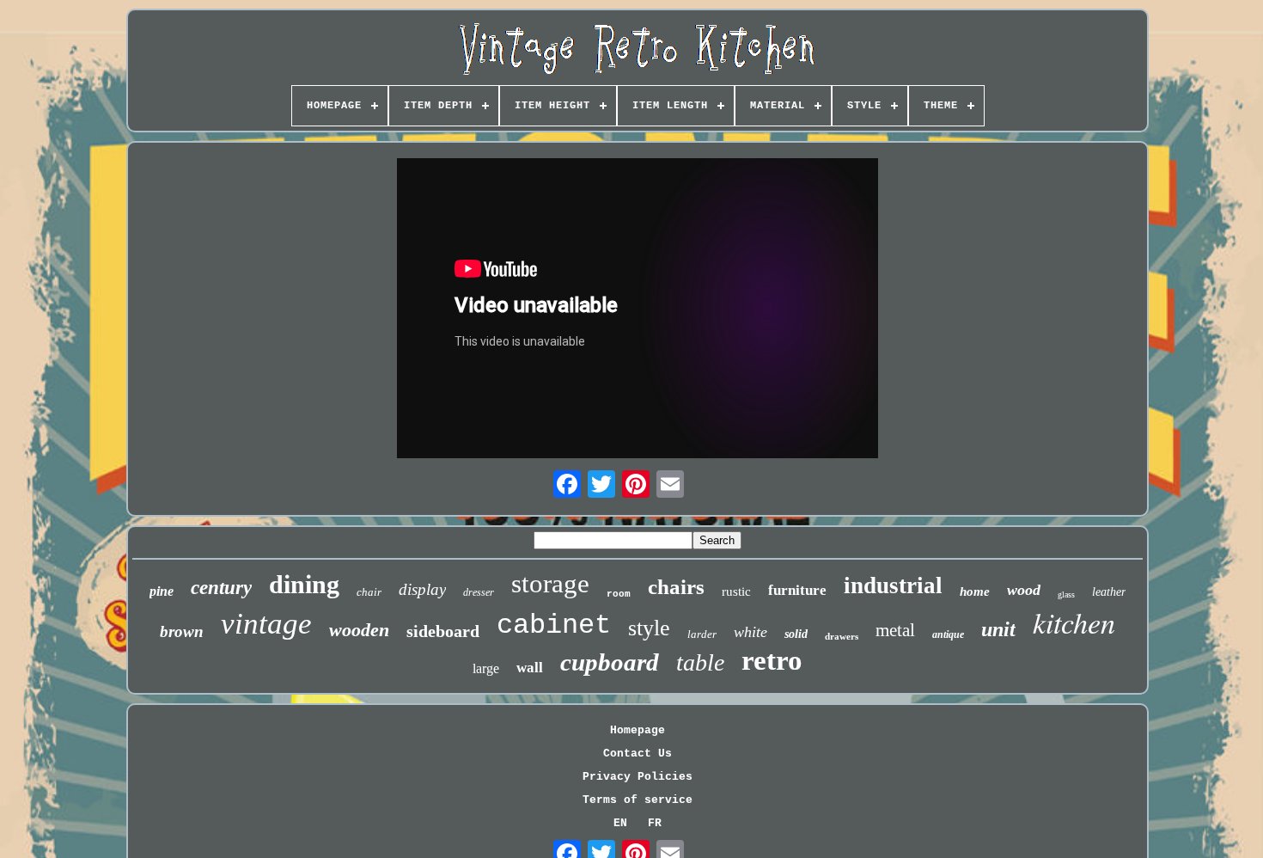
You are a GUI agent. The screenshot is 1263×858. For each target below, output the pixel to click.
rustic (736, 591)
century (221, 587)
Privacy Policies (638, 776)
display (422, 589)
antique (948, 634)
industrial (893, 585)
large (486, 668)
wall (529, 667)
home (975, 591)
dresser (478, 592)
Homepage (637, 730)
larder (702, 634)
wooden (359, 629)
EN (620, 823)
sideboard (442, 631)
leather (1109, 591)
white (750, 631)
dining (304, 584)
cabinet (554, 625)
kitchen (1074, 622)
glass (1066, 594)
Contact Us (637, 753)
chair (369, 591)
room (619, 594)
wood (1023, 589)
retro (771, 660)
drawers (841, 636)
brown (182, 631)
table (700, 662)
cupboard (609, 662)
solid (796, 634)
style (649, 628)
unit (998, 629)
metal (895, 630)
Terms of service (638, 800)
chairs (676, 586)
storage (550, 583)
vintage (266, 623)
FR (655, 823)
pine (161, 591)
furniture (797, 590)
